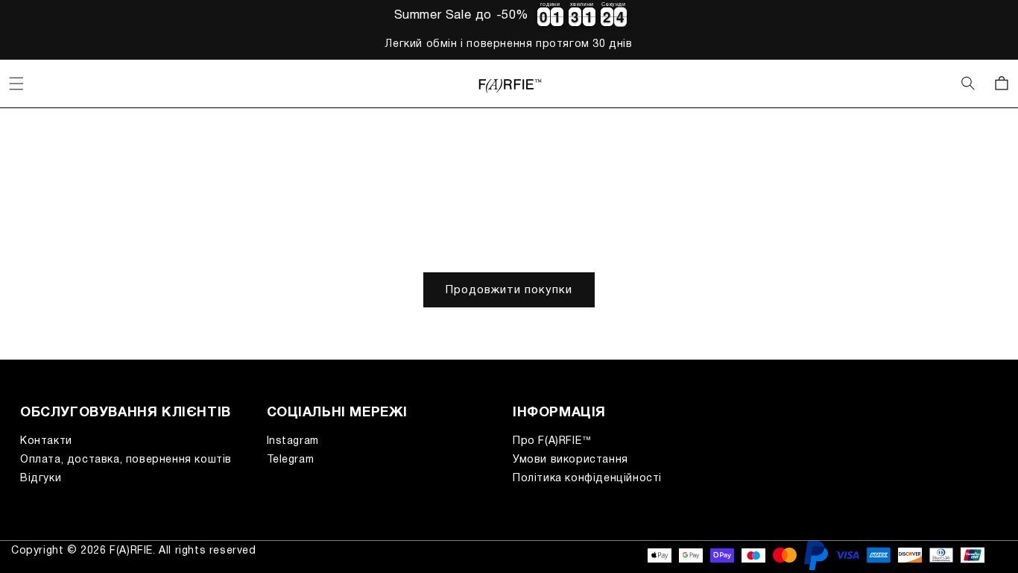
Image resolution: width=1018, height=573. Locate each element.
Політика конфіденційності (587, 478)
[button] (16, 83)
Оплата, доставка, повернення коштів (126, 460)
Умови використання (570, 460)
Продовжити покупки (509, 290)
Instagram (293, 441)
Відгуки (40, 478)
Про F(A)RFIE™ (552, 441)
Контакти (46, 441)
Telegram (290, 460)
